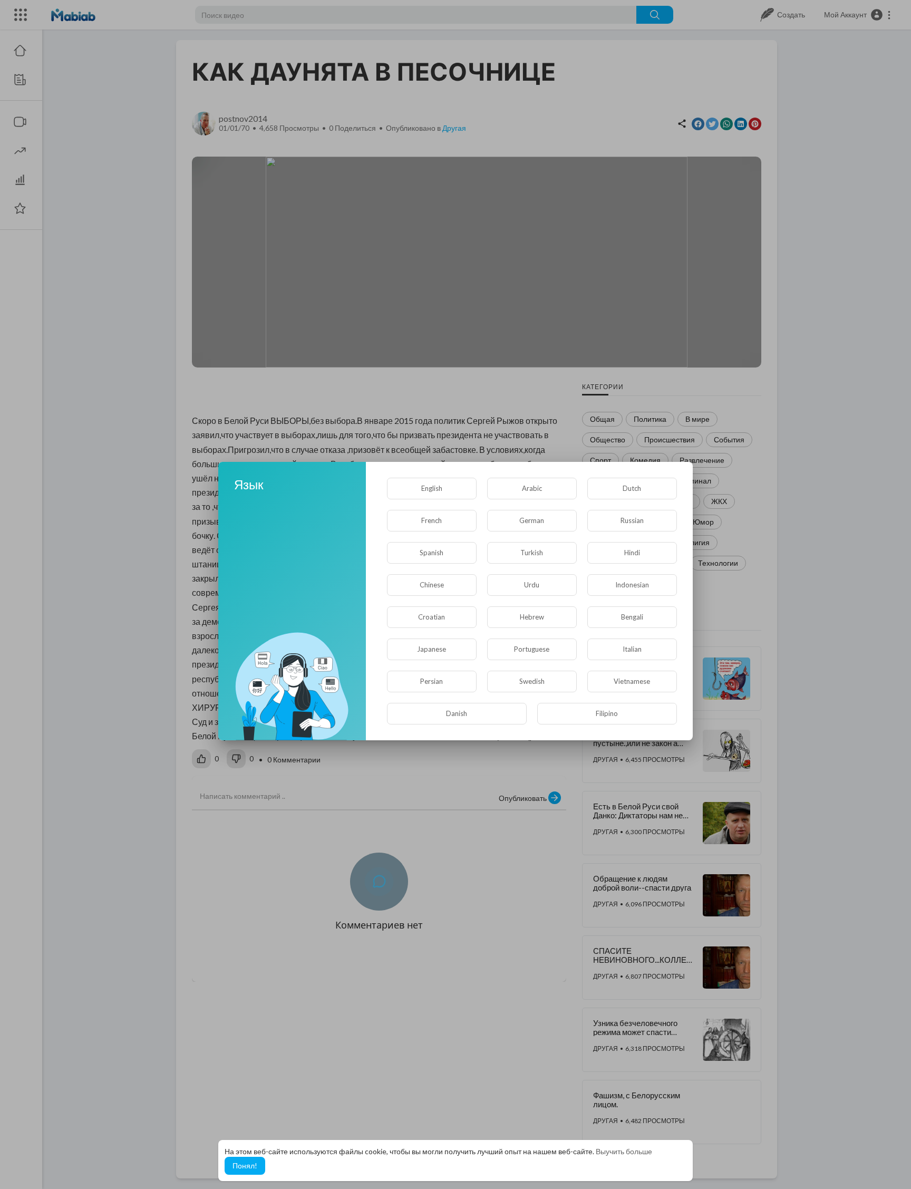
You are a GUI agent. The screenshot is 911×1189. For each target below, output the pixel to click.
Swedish (532, 681)
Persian (431, 681)
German (531, 520)
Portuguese (531, 649)
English (431, 488)
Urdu (531, 585)
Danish (456, 713)
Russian (632, 520)
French (431, 520)
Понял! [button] (244, 1165)
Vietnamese (632, 681)
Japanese (431, 649)
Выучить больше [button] (624, 1151)
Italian (632, 649)
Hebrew (532, 617)
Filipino (607, 713)
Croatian (431, 617)
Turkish (531, 552)
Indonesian (632, 585)
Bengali (632, 617)
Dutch (632, 488)
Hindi (632, 552)
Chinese (432, 585)
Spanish (431, 552)
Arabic (532, 488)
